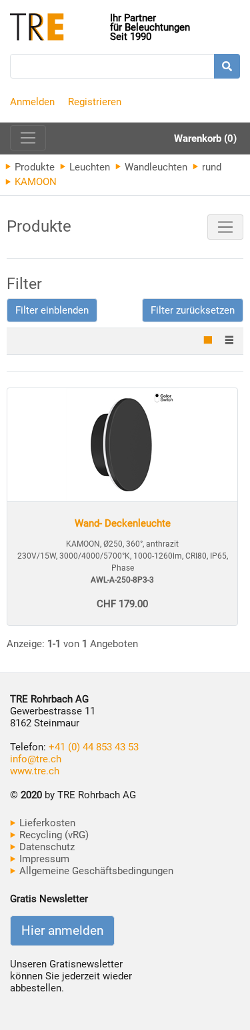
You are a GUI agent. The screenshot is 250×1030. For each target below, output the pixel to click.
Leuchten (88, 167)
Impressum (43, 859)
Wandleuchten (154, 167)
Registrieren (94, 102)
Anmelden (32, 102)
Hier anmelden (62, 930)
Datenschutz (46, 847)
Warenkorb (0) (205, 138)
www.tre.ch (34, 771)
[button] (52, 310)
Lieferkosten (46, 823)
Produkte (33, 167)
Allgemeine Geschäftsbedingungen (95, 871)
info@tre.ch (35, 759)
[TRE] (60, 28)
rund (210, 167)
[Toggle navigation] (28, 137)
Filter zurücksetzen (193, 310)
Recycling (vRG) (53, 835)
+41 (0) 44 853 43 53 (94, 747)
